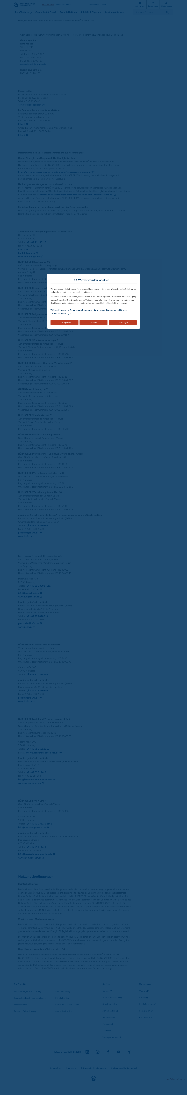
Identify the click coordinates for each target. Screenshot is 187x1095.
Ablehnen (93, 322)
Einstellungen (123, 322)
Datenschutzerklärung (60, 313)
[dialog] (93, 301)
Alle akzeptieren (64, 322)
